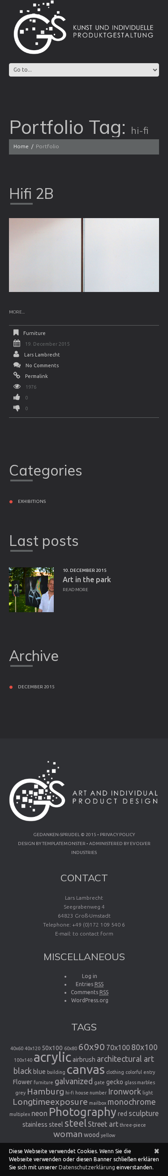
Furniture (34, 333)
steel (75, 1123)
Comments (89, 992)
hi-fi (69, 1092)
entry (149, 1072)
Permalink (36, 376)
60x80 (70, 1048)
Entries (89, 984)
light (147, 1092)
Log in (89, 976)
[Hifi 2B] (84, 255)
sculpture (144, 1113)
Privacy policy (117, 834)
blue (39, 1071)
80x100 (144, 1047)
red (122, 1113)
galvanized (74, 1081)
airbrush (84, 1059)
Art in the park (87, 579)
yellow (108, 1135)
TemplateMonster (64, 843)
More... (17, 311)
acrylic (52, 1057)
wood (91, 1134)
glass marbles (140, 1082)
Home (21, 146)
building (56, 1072)
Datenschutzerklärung (87, 1167)
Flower (22, 1082)
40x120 (32, 1048)
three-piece (133, 1125)
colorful (133, 1072)
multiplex (19, 1114)
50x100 (52, 1048)
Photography (82, 1111)
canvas (86, 1069)
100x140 (23, 1060)
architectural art (125, 1058)
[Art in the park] (31, 589)
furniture (43, 1082)
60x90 (91, 1047)
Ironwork (124, 1091)
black (22, 1070)
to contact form (93, 933)
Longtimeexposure (50, 1102)
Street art (103, 1124)
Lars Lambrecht (42, 354)
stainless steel (42, 1124)
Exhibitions (32, 501)
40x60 (16, 1048)
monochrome (132, 1101)
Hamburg (45, 1091)
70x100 (118, 1047)
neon (39, 1113)
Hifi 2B (31, 193)
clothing (115, 1072)
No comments (42, 365)
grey (20, 1092)
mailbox (97, 1103)
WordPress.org (89, 1000)
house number (91, 1092)
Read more (75, 589)
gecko (114, 1082)
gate (99, 1082)
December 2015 (36, 686)
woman (67, 1134)
